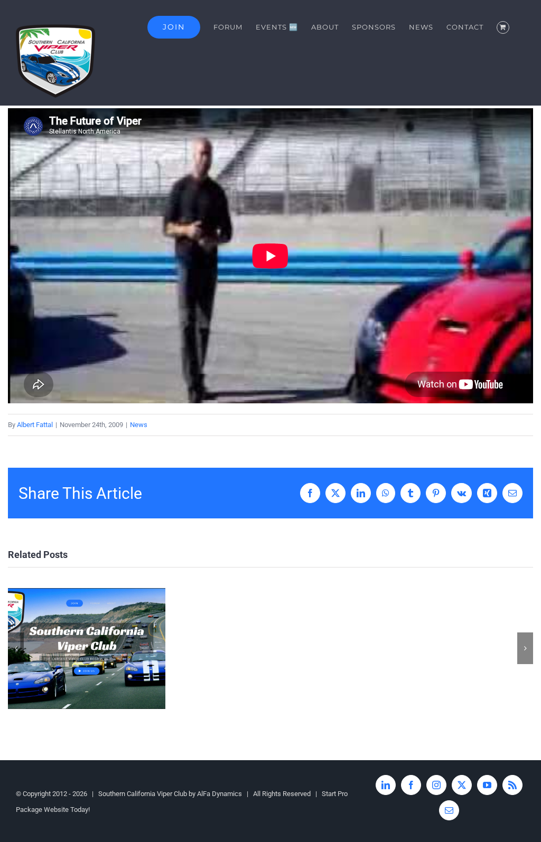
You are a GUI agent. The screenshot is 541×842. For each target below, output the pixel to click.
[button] (16, 648)
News (138, 425)
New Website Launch (87, 648)
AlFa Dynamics (219, 794)
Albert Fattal (35, 425)
